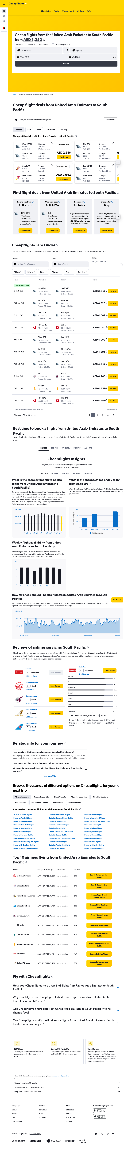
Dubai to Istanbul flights (22, 821)
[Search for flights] (4, 11)
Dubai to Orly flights (57, 848)
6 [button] (113, 415)
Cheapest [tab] (18, 130)
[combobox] (43, 44)
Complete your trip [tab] (41, 797)
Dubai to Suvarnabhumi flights (61, 818)
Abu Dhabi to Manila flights (24, 838)
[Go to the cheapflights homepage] (18, 4)
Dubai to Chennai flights (93, 835)
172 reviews (30, 730)
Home (14, 94)
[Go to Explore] (4, 21)
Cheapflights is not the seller (26, 1083)
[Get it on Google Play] (99, 1110)
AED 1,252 (32, 39)
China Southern (31, 723)
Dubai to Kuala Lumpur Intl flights (62, 838)
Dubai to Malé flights (92, 842)
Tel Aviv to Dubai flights (22, 815)
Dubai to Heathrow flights (59, 825)
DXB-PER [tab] (43, 448)
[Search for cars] (4, 16)
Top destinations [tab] (74, 802)
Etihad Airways (31, 710)
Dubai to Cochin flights (58, 835)
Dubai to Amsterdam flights (59, 845)
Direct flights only (63, 45)
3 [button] (102, 415)
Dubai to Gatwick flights (22, 828)
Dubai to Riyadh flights (22, 831)
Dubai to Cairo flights (57, 828)
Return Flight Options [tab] (39, 802)
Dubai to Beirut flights (92, 825)
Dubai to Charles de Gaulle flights (97, 821)
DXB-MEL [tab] (54, 448)
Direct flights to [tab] (60, 797)
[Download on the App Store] (99, 1116)
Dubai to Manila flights (93, 815)
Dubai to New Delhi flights (23, 825)
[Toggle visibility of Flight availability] (96, 533)
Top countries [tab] (58, 802)
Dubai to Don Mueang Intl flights (26, 842)
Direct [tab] (38, 130)
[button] (4, 3)
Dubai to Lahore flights (93, 828)
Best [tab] (29, 130)
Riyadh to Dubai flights (93, 838)
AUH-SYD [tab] (88, 448)
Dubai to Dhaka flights (57, 821)
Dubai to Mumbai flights (22, 818)
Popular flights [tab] (20, 802)
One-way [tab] (63, 130)
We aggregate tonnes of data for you (29, 1087)
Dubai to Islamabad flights (94, 818)
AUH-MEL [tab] (66, 448)
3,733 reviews (31, 703)
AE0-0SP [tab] (44, 474)
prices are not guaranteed (61, 1076)
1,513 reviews (31, 717)
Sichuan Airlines (32, 682)
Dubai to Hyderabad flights (24, 845)
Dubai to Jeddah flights (93, 831)
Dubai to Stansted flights (23, 835)
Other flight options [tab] (100, 797)
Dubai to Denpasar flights (94, 848)
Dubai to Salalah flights (58, 842)
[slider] (121, 265)
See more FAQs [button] (50, 776)
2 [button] (97, 415)
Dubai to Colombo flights (94, 845)
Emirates (29, 669)
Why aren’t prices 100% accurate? (28, 1091)
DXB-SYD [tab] (77, 448)
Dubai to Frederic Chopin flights (25, 848)
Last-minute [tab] (50, 130)
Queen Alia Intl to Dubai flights (61, 831)
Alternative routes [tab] (22, 797)
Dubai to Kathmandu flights (59, 815)
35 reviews (30, 690)
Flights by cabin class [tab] (79, 797)
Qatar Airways (31, 696)
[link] (25, 230)
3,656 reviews (31, 676)
